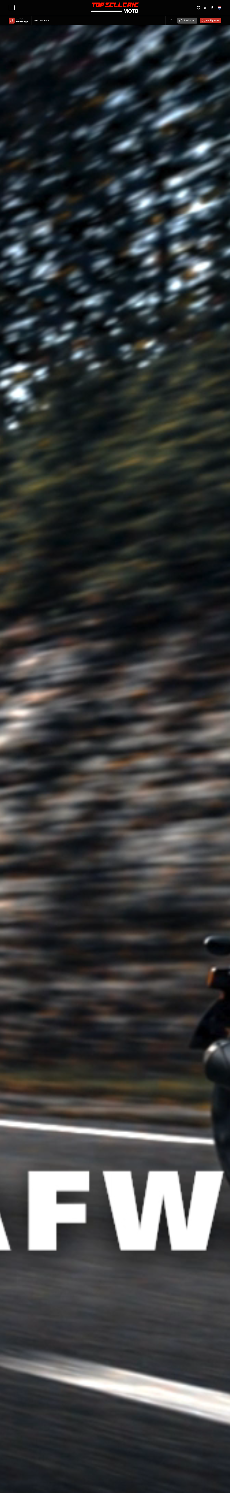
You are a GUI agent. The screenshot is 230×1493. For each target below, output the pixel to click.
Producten (189, 20)
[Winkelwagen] (204, 8)
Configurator (213, 20)
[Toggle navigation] (12, 8)
